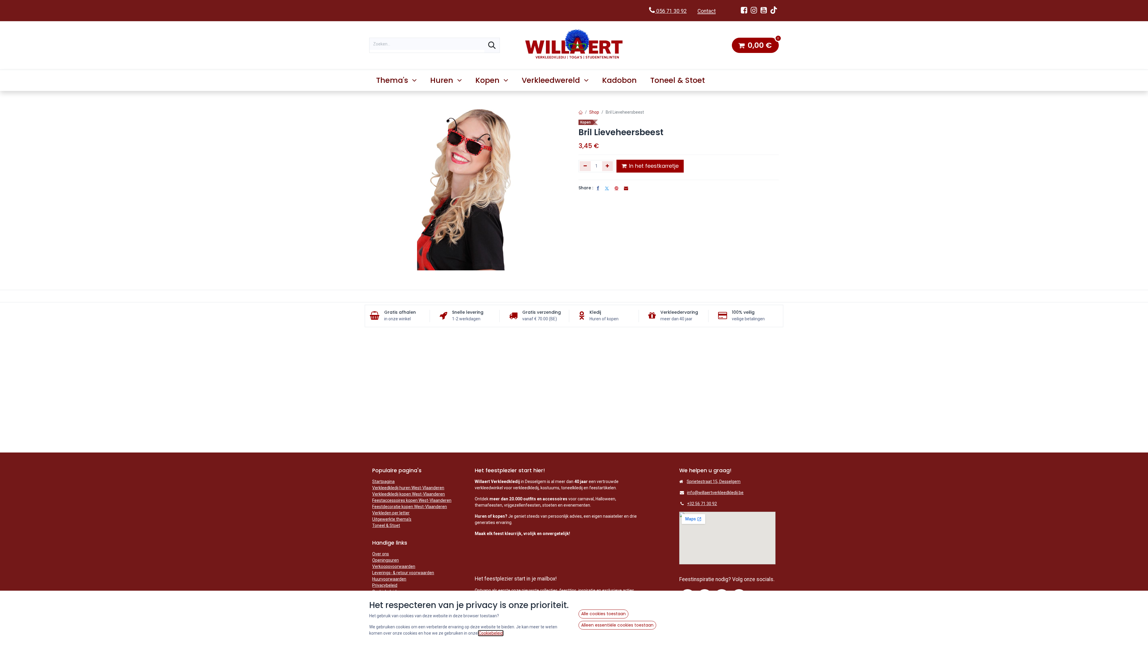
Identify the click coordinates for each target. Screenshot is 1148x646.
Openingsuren (385, 560)
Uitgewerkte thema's (391, 519)
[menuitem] (620, 80)
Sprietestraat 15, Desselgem (714, 481)
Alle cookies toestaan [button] (603, 614)
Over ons (380, 553)
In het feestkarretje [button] (653, 166)
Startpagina (383, 481)
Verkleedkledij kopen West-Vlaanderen (408, 494)
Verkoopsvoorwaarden (393, 566)
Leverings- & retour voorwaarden (403, 572)
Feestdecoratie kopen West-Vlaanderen (409, 506)
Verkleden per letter (391, 513)
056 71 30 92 (671, 11)
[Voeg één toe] (607, 166)
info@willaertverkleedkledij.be (715, 492)
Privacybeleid (384, 585)
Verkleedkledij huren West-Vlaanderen (408, 487)
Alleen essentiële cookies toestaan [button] (617, 625)
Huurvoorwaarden (389, 579)
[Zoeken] (492, 45)
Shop (594, 112)
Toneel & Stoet (386, 525)
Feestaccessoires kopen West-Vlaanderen (411, 500)
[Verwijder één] (585, 166)
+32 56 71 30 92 (702, 503)
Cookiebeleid (491, 633)
